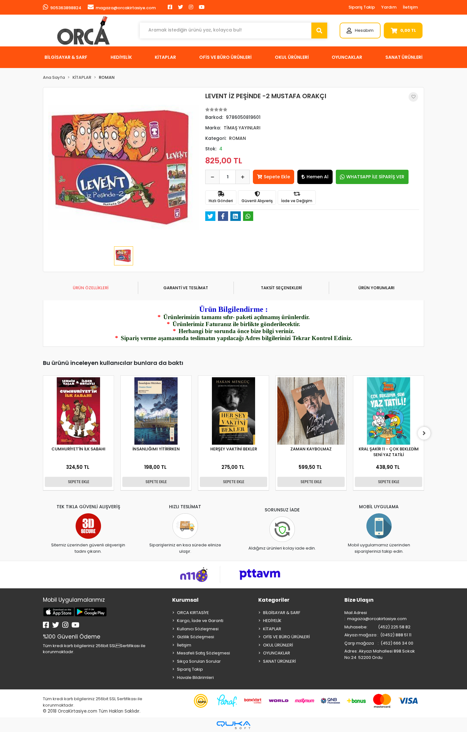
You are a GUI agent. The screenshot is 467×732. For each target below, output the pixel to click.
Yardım (388, 7)
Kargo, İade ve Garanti (200, 621)
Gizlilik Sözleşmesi (195, 637)
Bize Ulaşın (359, 600)
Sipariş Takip (362, 7)
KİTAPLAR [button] (165, 57)
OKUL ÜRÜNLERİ (278, 645)
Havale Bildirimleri (195, 677)
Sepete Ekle (277, 177)
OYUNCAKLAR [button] (347, 57)
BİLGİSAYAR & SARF (281, 613)
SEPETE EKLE (78, 481)
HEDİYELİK (272, 621)
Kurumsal (185, 600)
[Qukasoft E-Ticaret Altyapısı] (233, 725)
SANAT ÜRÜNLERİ (279, 661)
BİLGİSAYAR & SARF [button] (65, 57)
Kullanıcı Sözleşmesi (198, 629)
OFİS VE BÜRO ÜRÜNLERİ (286, 637)
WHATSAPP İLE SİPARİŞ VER (375, 177)
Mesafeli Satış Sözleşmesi (203, 653)
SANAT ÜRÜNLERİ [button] (404, 57)
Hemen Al (317, 177)
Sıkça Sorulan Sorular (199, 661)
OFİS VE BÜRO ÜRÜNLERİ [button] (225, 57)
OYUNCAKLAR (276, 653)
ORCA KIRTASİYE (193, 613)
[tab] (90, 288)
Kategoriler (273, 600)
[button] (360, 30)
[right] (424, 433)
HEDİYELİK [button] (121, 57)
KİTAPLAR (272, 629)
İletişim (410, 7)
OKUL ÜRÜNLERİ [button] (292, 57)
